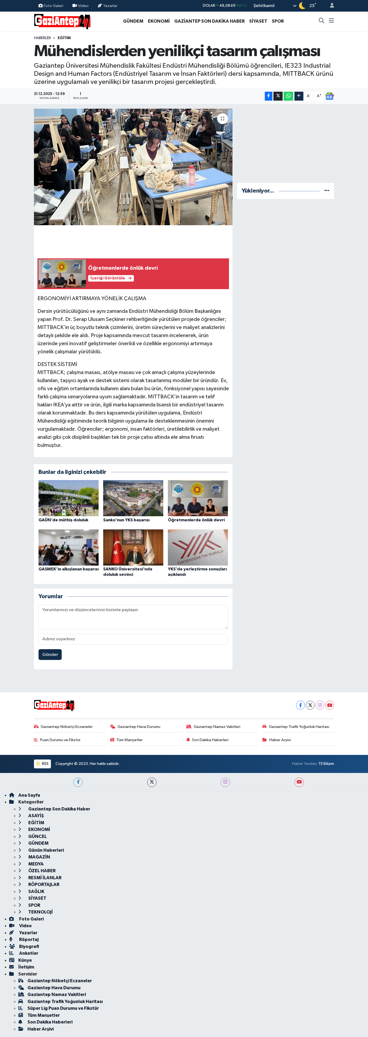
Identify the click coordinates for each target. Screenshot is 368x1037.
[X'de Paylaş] (278, 96)
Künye (25, 960)
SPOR (278, 21)
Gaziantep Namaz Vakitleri (217, 727)
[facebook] (78, 782)
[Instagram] (319, 705)
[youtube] (299, 782)
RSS (44, 764)
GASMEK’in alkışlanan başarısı (69, 569)
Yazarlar (110, 6)
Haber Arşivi (280, 740)
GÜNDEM (133, 21)
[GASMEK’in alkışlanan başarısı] (69, 547)
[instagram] (225, 782)
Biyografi (28, 946)
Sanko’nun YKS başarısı (126, 520)
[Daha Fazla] (298, 96)
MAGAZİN (38, 857)
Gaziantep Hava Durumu (138, 727)
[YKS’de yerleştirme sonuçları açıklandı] (198, 547)
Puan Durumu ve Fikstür (60, 740)
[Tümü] (326, 191)
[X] (310, 705)
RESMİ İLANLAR (44, 877)
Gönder (50, 654)
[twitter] (152, 782)
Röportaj (28, 939)
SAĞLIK (35, 891)
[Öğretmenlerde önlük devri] (198, 498)
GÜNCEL (37, 836)
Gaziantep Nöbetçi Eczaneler (67, 727)
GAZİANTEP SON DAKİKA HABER (209, 21)
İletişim (26, 967)
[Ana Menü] (331, 21)
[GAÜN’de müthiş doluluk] (69, 498)
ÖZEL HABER (41, 870)
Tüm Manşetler (129, 740)
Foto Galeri (53, 6)
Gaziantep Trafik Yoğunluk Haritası (299, 727)
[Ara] (322, 21)
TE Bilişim (326, 764)
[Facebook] (300, 705)
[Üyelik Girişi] (329, 6)
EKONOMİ (159, 21)
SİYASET (258, 21)
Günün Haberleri (45, 850)
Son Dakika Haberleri (210, 740)
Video (83, 6)
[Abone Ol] (329, 96)
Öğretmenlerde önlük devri (196, 520)
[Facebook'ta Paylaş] (268, 96)
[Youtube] (329, 705)
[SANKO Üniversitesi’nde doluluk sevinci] (133, 547)
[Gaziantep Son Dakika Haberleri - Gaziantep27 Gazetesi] (62, 20)
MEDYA (35, 864)
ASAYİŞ (35, 815)
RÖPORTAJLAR (43, 884)
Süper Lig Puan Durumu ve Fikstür (63, 1008)
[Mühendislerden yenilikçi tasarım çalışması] (133, 167)
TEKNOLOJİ (40, 912)
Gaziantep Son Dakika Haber (58, 809)
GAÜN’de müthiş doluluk (63, 520)
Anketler (28, 953)
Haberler (42, 38)
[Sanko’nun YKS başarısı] (133, 498)
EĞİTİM (64, 38)
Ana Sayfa (29, 795)
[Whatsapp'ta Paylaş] (288, 96)
